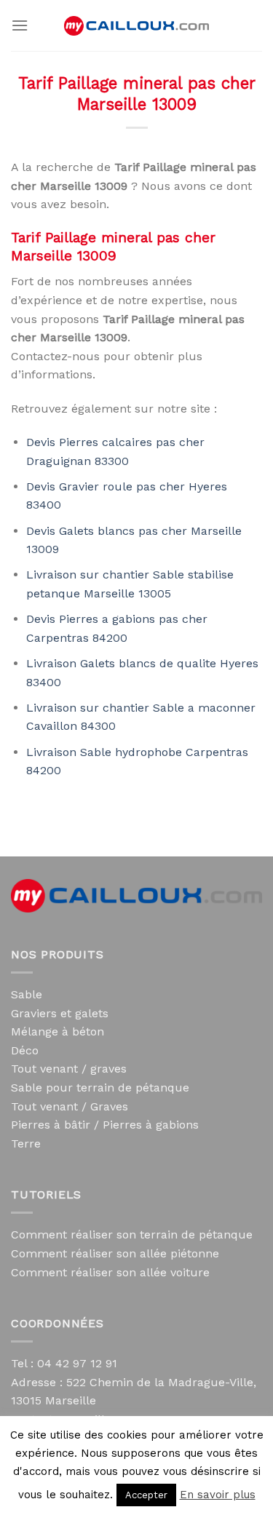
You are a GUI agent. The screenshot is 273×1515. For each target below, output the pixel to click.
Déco (25, 1050)
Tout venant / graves (69, 1068)
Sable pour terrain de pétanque (100, 1087)
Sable (26, 994)
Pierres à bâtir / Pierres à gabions (105, 1125)
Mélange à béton (57, 1031)
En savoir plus (218, 1494)
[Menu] (19, 25)
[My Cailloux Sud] (137, 26)
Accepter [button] (146, 1495)
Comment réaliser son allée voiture (110, 1272)
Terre (26, 1143)
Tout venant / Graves (69, 1106)
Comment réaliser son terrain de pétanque (132, 1234)
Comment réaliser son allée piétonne (115, 1253)
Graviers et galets (59, 1013)
